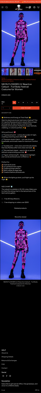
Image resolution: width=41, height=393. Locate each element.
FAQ (3, 364)
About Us (5, 353)
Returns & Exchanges (9, 360)
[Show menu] (2, 7)
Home (3, 78)
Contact (4, 368)
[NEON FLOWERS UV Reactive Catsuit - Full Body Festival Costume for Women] (20, 249)
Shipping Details (7, 357)
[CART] (38, 7)
